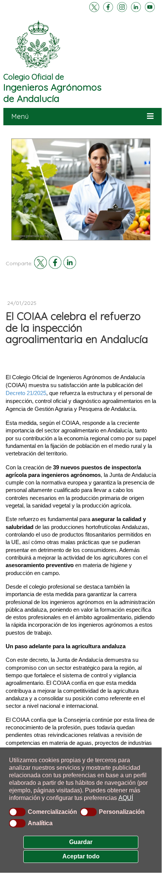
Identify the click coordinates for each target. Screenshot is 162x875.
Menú (20, 116)
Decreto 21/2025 (26, 393)
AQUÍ (125, 798)
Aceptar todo (81, 856)
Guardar (80, 842)
